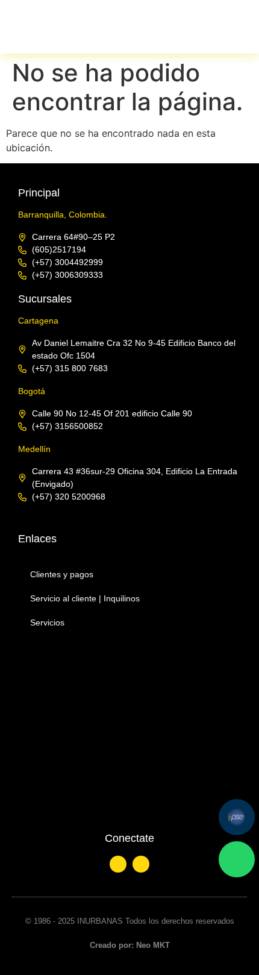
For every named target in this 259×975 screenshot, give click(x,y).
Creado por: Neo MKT (130, 945)
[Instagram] (118, 864)
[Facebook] (141, 864)
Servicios (47, 622)
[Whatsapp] (237, 859)
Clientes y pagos (61, 574)
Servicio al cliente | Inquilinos (85, 598)
